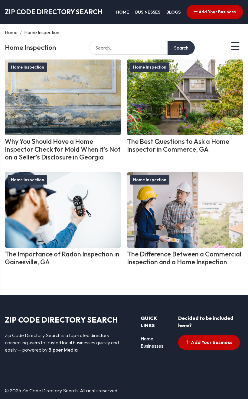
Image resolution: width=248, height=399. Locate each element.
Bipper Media (63, 350)
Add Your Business (217, 11)
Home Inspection (27, 67)
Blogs (173, 12)
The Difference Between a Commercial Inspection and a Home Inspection (184, 258)
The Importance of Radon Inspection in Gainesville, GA (62, 258)
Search (181, 48)
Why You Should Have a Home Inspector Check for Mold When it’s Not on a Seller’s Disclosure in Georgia (63, 149)
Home (122, 12)
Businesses (147, 12)
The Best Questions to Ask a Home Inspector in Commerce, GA (178, 145)
